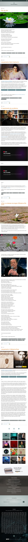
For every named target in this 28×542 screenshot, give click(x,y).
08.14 (7, 521)
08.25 (25, 532)
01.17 (23, 523)
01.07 (7, 512)
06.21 (11, 528)
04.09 (11, 514)
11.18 (23, 525)
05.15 (2, 522)
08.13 (5, 520)
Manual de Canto (14, 492)
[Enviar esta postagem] (9, 56)
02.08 (5, 513)
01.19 (2, 526)
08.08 (18, 513)
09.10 (25, 515)
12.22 (21, 529)
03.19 (7, 526)
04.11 (16, 516)
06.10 (18, 515)
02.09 (7, 514)
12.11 (9, 517)
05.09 (14, 514)
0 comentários (5, 56)
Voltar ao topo (14, 536)
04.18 (7, 525)
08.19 (18, 526)
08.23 (11, 530)
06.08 (14, 513)
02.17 (25, 523)
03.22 (5, 529)
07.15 (7, 522)
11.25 (8, 533)
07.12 (25, 517)
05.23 (5, 530)
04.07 (14, 512)
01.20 (5, 527)
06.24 (5, 532)
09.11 (2, 517)
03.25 (21, 532)
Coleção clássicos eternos (5, 420)
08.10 (23, 515)
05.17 (7, 524)
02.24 (25, 530)
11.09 (2, 515)
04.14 (23, 520)
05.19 (11, 526)
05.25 (23, 532)
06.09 (16, 514)
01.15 (18, 521)
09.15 (11, 522)
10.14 (11, 521)
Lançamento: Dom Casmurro (10, 62)
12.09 (5, 515)
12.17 (23, 524)
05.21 (9, 528)
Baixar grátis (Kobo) (4, 89)
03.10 (11, 515)
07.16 (9, 523)
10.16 (16, 523)
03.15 (23, 521)
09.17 (16, 524)
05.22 (9, 529)
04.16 (2, 523)
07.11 (23, 516)
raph (5, 55)
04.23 (2, 530)
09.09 (23, 514)
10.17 (18, 524)
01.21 (2, 528)
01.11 (9, 516)
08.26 (22, 533)
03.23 (25, 529)
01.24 (23, 530)
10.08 (23, 513)
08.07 (21, 512)
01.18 (25, 524)
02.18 (2, 525)
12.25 (10, 533)
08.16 (11, 523)
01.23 (23, 529)
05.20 (14, 527)
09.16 (14, 523)
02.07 (9, 512)
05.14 (25, 520)
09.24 (9, 532)
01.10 (7, 515)
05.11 (18, 516)
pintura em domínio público (19, 94)
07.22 (14, 529)
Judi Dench (9, 340)
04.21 (7, 528)
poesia (16, 340)
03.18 (5, 525)
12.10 (7, 516)
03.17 (2, 524)
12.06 (5, 512)
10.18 (21, 525)
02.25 (18, 532)
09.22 (18, 529)
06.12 (23, 517)
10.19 (23, 526)
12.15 (18, 522)
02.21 (5, 528)
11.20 (25, 527)
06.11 (21, 516)
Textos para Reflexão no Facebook (9, 428)
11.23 (18, 530)
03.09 (9, 514)
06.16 (7, 523)
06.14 (2, 521)
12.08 (2, 514)
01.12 (11, 517)
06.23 (7, 530)
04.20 (11, 527)
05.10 (16, 515)
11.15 (16, 522)
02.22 (2, 529)
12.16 (21, 523)
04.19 (9, 526)
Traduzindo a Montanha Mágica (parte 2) (14, 482)
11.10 (5, 516)
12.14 (16, 521)
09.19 (21, 526)
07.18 (14, 525)
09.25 (6, 533)
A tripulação (14, 488)
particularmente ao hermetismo (15, 133)
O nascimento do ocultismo (9, 108)
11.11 (7, 517)
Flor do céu (4, 10)
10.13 (9, 520)
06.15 (5, 522)
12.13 (14, 520)
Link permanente (8, 55)
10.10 (2, 516)
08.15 (9, 522)
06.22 (11, 529)
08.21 (16, 528)
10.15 (14, 522)
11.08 (25, 513)
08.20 (18, 527)
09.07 (23, 512)
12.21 (25, 528)
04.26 (15, 533)
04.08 (9, 513)
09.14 (9, 521)
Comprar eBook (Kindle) (11, 89)
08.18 (16, 525)
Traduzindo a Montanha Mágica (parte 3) (14, 479)
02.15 (21, 521)
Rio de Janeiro (20, 340)
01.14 (16, 520)
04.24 (2, 532)
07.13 (2, 520)
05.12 (21, 517)
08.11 (25, 516)
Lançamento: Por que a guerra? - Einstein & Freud (14, 489)
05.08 (11, 513)
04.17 (5, 524)
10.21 (21, 528)
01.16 (21, 522)
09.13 (7, 520)
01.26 (13, 533)
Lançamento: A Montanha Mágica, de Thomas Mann (14, 491)
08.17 (14, 524)
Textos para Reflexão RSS (18, 428)
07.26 (19, 533)
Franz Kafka (20, 420)
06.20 (16, 527)
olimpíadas (13, 340)
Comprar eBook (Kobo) (13, 376)
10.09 (25, 514)
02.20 (7, 527)
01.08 (2, 513)
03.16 (25, 522)
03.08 (7, 513)
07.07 (18, 512)
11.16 (18, 523)
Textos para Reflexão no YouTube (14, 428)
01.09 (5, 514)
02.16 (23, 522)
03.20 (9, 527)
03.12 (16, 517)
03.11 (14, 516)
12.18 (25, 525)
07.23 (9, 530)
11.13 (11, 520)
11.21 (23, 528)
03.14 (21, 520)
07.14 (5, 521)
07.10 (21, 515)
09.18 (18, 525)
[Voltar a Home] (14, 4)
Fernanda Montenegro (4, 340)
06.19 (14, 526)
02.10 (9, 515)
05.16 (5, 523)
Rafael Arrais (13, 539)
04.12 (18, 517)
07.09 (18, 514)
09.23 (14, 530)
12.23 (21, 530)
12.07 (25, 512)
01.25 (16, 532)
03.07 (11, 512)
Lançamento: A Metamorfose (10, 349)
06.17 (9, 524)
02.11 (11, 516)
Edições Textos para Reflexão (7, 81)
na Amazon (8, 187)
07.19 (16, 526)
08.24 (7, 532)
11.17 (21, 524)
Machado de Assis (3, 99)
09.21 (18, 528)
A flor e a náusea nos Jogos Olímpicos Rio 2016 (13, 204)
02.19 (5, 526)
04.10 (14, 515)
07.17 (11, 524)
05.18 (9, 525)
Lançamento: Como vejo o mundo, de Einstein (14, 481)
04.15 (25, 521)
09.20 (21, 527)
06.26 (17, 533)
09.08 (21, 513)
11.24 (14, 532)
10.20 (23, 527)
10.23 (16, 530)
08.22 (16, 529)
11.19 (25, 526)
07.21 (14, 528)
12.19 (2, 527)
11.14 (14, 521)
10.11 (5, 517)
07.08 (16, 513)
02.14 (18, 520)
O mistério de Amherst (14, 485)
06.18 (11, 525)
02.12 (14, 517)
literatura (23, 420)
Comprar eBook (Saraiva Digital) (20, 89)
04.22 (7, 529)
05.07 (16, 512)
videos (23, 340)
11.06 (2, 512)
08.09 (21, 514)
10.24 (11, 532)
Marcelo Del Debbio (4, 136)
